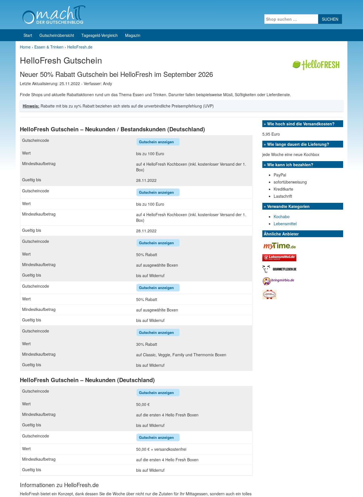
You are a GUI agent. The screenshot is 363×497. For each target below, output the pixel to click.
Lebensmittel (285, 223)
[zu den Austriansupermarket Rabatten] (269, 294)
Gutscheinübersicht (56, 35)
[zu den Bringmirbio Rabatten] (279, 280)
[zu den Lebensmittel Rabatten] (279, 257)
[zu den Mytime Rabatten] (279, 245)
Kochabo (282, 216)
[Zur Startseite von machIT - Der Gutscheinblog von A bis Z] (54, 14)
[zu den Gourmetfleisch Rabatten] (279, 268)
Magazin (132, 35)
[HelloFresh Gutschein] (316, 63)
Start (28, 35)
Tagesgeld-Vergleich (99, 35)
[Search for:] (291, 19)
